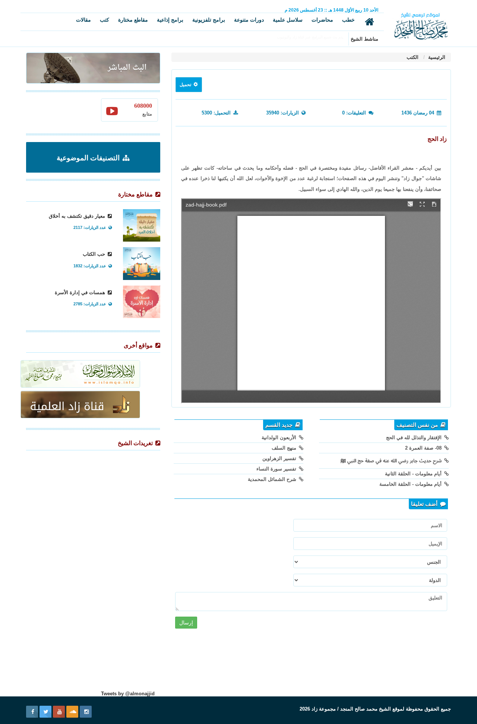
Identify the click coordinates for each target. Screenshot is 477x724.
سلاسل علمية (288, 20)
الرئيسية (436, 57)
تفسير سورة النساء (277, 469)
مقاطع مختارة (133, 20)
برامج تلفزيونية (208, 20)
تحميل (186, 84)
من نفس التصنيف (418, 425)
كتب (104, 20)
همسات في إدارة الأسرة (81, 292)
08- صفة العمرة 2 (424, 448)
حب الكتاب (95, 254)
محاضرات (322, 20)
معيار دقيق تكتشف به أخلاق (78, 216)
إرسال (186, 623)
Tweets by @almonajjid (128, 693)
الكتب (412, 57)
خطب (348, 20)
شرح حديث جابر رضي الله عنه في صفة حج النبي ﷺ (392, 460)
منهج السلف (285, 448)
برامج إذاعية (170, 20)
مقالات (83, 20)
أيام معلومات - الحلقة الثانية (414, 473)
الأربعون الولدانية (280, 437)
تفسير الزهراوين (280, 458)
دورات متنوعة (249, 20)
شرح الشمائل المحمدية (273, 479)
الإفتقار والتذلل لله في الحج (414, 437)
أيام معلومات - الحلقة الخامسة (411, 484)
